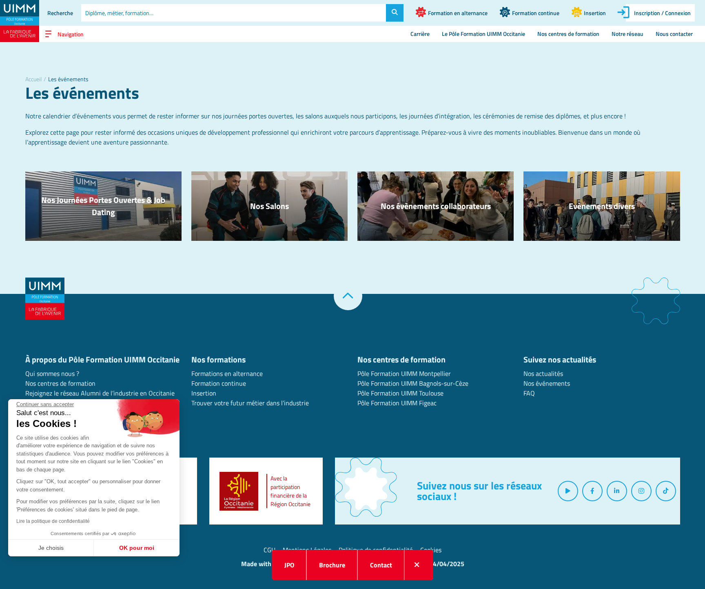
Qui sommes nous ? (52, 373)
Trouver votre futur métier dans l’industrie (250, 403)
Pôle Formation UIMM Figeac (397, 403)
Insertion (203, 393)
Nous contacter (674, 34)
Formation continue (218, 383)
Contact (381, 565)
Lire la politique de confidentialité (53, 521)
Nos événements (546, 383)
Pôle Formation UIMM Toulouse (400, 393)
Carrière (420, 34)
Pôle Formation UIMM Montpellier (404, 373)
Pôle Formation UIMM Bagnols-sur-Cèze (412, 383)
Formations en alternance (227, 373)
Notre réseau (627, 34)
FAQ (529, 393)
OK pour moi (136, 548)
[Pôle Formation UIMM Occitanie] (19, 21)
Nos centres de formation (568, 34)
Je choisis (51, 548)
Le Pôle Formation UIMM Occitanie (483, 34)
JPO (289, 565)
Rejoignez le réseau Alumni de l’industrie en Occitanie (100, 393)
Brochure (332, 565)
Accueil (33, 79)
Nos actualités (543, 373)
